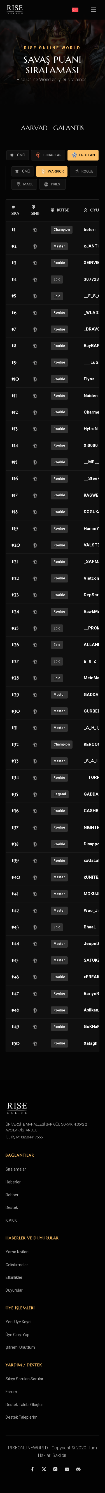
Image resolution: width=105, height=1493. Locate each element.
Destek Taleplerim (22, 1417)
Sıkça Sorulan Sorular (24, 1379)
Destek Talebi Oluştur (24, 1404)
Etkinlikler (14, 1277)
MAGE (28, 184)
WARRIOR (56, 171)
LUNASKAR (52, 155)
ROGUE (87, 171)
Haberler (13, 1182)
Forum (11, 1392)
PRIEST (56, 184)
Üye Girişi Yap (17, 1334)
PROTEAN (87, 155)
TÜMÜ (20, 155)
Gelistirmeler (17, 1265)
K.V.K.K (11, 1220)
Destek (12, 1207)
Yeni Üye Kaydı (18, 1322)
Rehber (12, 1195)
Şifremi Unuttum (20, 1347)
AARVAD (34, 128)
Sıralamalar (16, 1169)
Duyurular (14, 1290)
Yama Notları (17, 1252)
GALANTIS (68, 128)
